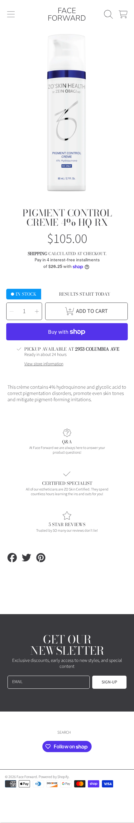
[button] (11, 14)
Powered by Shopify (54, 777)
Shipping (37, 253)
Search (64, 732)
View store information (43, 364)
